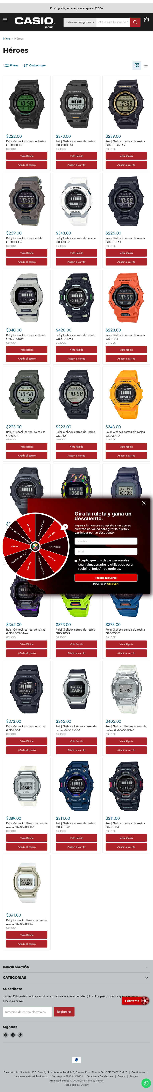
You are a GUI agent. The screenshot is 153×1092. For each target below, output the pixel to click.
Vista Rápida (26, 156)
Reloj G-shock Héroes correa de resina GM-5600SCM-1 (126, 728)
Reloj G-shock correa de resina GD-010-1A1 (125, 240)
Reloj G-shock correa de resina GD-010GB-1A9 (125, 143)
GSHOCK (11, 149)
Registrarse (64, 1011)
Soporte (134, 1076)
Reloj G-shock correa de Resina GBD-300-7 (76, 240)
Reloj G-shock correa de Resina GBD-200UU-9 (26, 337)
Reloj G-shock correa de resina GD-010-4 (125, 337)
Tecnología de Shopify (77, 1085)
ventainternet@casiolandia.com (31, 1076)
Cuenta (121, 1076)
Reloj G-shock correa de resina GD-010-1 (75, 434)
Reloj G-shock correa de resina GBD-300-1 (25, 531)
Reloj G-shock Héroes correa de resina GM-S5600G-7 (26, 922)
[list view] (145, 65)
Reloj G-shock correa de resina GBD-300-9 (125, 434)
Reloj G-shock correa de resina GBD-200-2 (125, 631)
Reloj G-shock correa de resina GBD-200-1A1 (75, 143)
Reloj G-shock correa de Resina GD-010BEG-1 (26, 143)
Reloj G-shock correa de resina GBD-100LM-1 (75, 337)
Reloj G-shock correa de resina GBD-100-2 (75, 825)
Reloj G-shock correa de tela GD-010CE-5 (24, 240)
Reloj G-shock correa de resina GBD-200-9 (75, 631)
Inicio (6, 38)
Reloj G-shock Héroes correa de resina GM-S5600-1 (76, 728)
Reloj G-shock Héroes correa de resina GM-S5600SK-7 (26, 825)
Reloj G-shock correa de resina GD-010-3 (25, 434)
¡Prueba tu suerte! (106, 577)
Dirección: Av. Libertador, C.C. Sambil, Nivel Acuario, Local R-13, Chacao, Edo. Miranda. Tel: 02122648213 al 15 (65, 1072)
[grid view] (136, 65)
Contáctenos (138, 1072)
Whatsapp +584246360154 (67, 1076)
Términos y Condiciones (100, 1076)
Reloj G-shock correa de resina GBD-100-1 (125, 825)
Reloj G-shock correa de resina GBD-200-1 (25, 728)
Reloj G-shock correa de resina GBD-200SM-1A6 (25, 631)
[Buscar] (135, 22)
